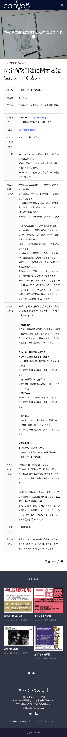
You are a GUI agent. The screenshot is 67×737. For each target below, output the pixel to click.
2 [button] (33, 673)
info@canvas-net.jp (38, 117)
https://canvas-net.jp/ (27, 130)
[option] (34, 628)
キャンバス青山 (34, 690)
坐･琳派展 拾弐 (41, 616)
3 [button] (38, 673)
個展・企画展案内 (20, 624)
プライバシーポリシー (48, 721)
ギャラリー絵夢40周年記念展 (17, 658)
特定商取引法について (28, 721)
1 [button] (29, 673)
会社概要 (13, 721)
